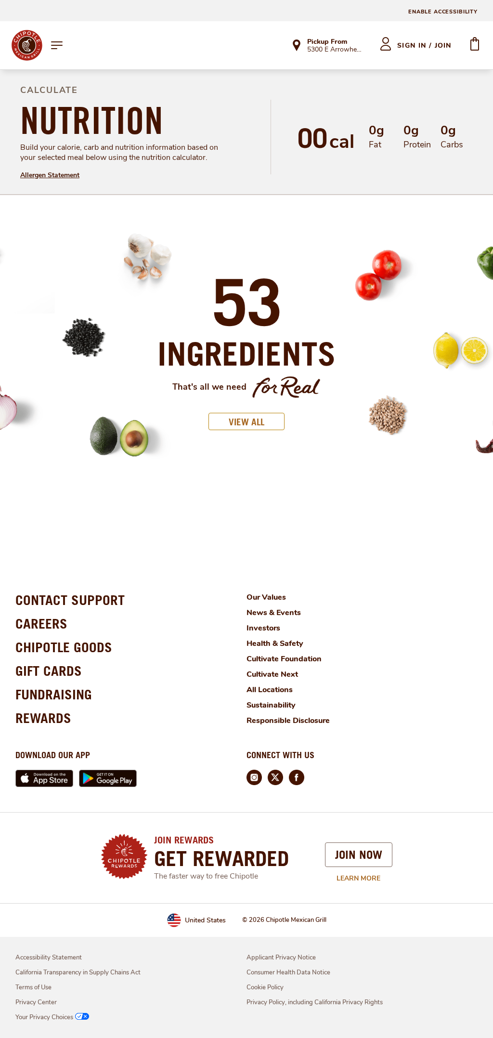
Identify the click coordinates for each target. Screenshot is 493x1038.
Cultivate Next (272, 674)
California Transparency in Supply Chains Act (78, 972)
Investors (263, 628)
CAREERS (41, 623)
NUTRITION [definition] (91, 120)
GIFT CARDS (48, 671)
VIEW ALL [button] (246, 421)
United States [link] (205, 920)
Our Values (266, 597)
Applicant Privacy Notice (281, 957)
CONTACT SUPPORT (70, 600)
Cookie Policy (265, 987)
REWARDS (43, 718)
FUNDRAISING (53, 694)
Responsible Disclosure (288, 720)
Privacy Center (36, 1002)
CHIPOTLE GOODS (63, 647)
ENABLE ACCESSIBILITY (443, 11)
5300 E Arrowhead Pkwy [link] (335, 50)
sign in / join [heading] (424, 45)
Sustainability (271, 705)
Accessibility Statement (48, 957)
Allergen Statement (49, 175)
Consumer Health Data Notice (288, 972)
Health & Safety (274, 643)
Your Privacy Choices (44, 1017)
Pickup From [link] (327, 41)
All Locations (269, 689)
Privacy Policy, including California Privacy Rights (314, 1002)
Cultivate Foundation (284, 659)
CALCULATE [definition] (49, 90)
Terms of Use (33, 987)
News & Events (273, 612)
